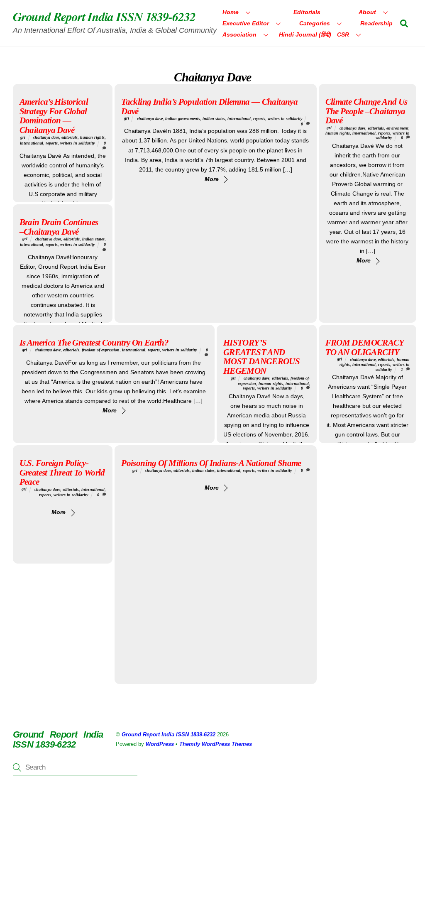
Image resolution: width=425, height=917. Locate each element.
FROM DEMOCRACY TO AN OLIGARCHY (364, 347)
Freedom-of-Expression (101, 350)
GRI (22, 137)
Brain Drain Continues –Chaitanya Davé (59, 226)
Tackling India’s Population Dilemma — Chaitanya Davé (209, 106)
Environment (397, 128)
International (31, 143)
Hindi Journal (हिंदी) (305, 34)
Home (230, 12)
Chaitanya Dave (46, 137)
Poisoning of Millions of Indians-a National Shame (211, 463)
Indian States (214, 118)
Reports (52, 143)
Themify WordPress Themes (215, 744)
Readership (376, 23)
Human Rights (92, 137)
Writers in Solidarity (77, 143)
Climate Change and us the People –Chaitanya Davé (366, 111)
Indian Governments (182, 118)
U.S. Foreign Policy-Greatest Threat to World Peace (62, 472)
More (212, 179)
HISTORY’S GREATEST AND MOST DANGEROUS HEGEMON (261, 357)
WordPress (160, 744)
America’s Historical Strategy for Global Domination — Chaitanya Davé (54, 116)
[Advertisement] (212, 856)
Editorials (306, 12)
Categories (314, 23)
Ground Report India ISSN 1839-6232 (168, 734)
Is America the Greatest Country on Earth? (94, 342)
